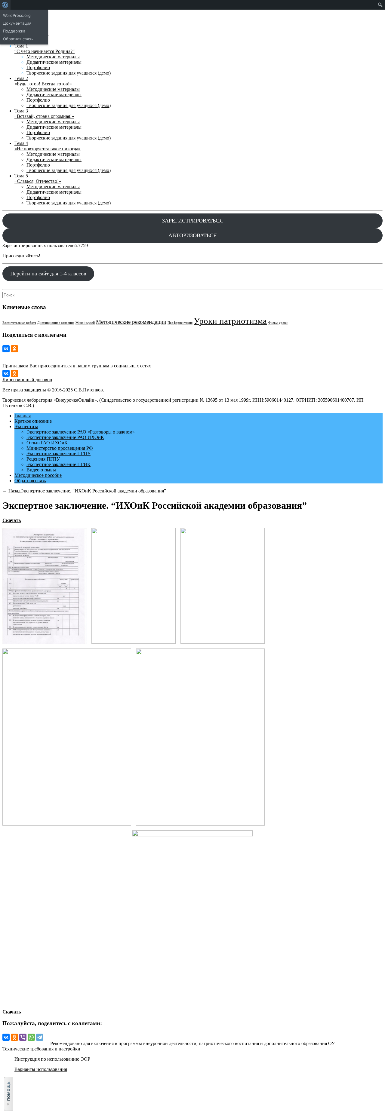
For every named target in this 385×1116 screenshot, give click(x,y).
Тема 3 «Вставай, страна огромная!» (44, 113)
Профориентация (180, 322)
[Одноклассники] (14, 348)
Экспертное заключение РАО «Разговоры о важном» (80, 431)
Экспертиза (26, 426)
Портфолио (38, 67)
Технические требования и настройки (41, 1048)
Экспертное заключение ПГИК (58, 464)
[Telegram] (39, 1037)
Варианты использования (40, 1069)
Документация (17, 23)
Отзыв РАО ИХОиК (47, 442)
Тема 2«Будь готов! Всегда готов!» (43, 81)
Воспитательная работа (19, 322)
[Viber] (22, 1037)
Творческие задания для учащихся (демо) (68, 72)
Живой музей (85, 322)
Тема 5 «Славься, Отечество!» (37, 178)
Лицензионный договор (27, 379)
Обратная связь (30, 480)
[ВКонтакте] (6, 348)
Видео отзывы (41, 469)
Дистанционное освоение (55, 322)
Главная (22, 415)
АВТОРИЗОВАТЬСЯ (192, 235)
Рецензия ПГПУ (43, 458)
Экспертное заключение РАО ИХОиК (65, 437)
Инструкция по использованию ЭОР (52, 1059)
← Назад (11, 490)
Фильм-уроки (278, 322)
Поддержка (14, 31)
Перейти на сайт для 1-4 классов (48, 274)
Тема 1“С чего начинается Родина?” (44, 48)
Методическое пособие (38, 475)
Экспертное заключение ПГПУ (58, 453)
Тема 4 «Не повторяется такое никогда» (47, 146)
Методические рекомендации (131, 322)
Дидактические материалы (54, 62)
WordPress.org (17, 15)
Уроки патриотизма (230, 321)
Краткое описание (33, 421)
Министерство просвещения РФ (59, 448)
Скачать (11, 520)
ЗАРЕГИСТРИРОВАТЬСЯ (192, 221)
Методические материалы (53, 56)
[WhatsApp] (31, 1037)
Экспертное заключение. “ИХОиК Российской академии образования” (93, 490)
